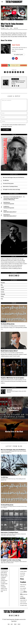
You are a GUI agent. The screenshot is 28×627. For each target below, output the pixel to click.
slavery (23, 601)
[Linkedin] (15, 72)
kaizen (23, 586)
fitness (22, 579)
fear (23, 576)
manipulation (24, 588)
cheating (24, 574)
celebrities (25, 571)
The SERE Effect (6, 180)
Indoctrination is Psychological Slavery (10, 186)
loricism (21, 588)
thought (26, 603)
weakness (23, 605)
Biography (3, 282)
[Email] (23, 72)
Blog (2, 285)
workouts (25, 605)
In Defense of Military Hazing (9, 199)
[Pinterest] (13, 72)
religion (21, 600)
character (21, 574)
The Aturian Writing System (8, 183)
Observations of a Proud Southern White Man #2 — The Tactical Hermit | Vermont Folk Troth (14, 197)
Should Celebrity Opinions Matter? (9, 212)
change (24, 573)
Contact (19, 624)
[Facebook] (5, 72)
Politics (2, 296)
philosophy (23, 594)
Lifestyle (2, 289)
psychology (22, 598)
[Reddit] (20, 72)
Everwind (21, 576)
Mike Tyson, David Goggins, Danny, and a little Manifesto (13, 177)
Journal (2, 287)
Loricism (2, 291)
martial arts (21, 589)
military (25, 592)
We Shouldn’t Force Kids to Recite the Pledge (11, 189)
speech (24, 603)
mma (21, 594)
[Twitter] (10, 72)
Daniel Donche (16, 45)
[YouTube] (12, 86)
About (12, 624)
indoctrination (24, 584)
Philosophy (3, 294)
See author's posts (18, 54)
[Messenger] (7, 72)
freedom (23, 582)
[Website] (18, 86)
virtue (21, 605)
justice (21, 586)
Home (9, 624)
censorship (21, 573)
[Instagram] (16, 86)
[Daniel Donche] (3, 391)
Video (11, 28)
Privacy (15, 624)
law (24, 586)
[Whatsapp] (18, 72)
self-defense (24, 600)
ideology (21, 584)
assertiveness (22, 571)
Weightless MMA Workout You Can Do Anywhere (12, 378)
